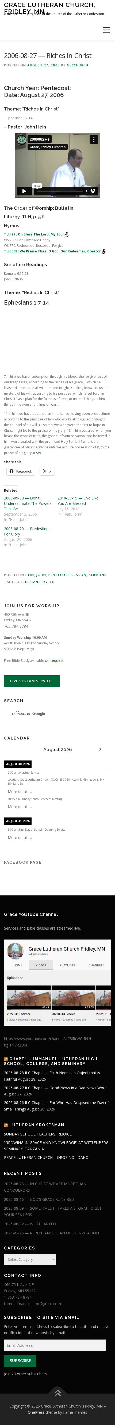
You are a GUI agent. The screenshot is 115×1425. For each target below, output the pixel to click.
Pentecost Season (67, 575)
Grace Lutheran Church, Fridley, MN (49, 8)
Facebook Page (23, 862)
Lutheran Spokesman (36, 1125)
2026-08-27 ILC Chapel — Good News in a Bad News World (56, 1087)
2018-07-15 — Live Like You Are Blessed (77, 500)
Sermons (98, 575)
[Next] (100, 749)
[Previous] (14, 749)
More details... (20, 791)
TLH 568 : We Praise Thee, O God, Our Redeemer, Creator (53, 251)
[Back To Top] (57, 1393)
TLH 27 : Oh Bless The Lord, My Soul (34, 234)
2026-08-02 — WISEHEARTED (30, 1223)
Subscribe (20, 1361)
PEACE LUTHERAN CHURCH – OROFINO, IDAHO (46, 1157)
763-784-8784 (16, 626)
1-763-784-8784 (18, 1297)
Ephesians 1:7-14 (37, 582)
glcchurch (78, 65)
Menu (106, 30)
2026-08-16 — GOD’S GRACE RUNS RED (39, 1199)
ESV (37, 453)
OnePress (36, 1412)
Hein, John (35, 575)
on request (54, 660)
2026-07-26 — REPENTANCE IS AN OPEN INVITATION (51, 1232)
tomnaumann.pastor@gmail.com (32, 1303)
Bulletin (64, 208)
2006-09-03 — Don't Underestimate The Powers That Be (28, 503)
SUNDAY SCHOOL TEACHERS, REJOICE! (38, 1134)
